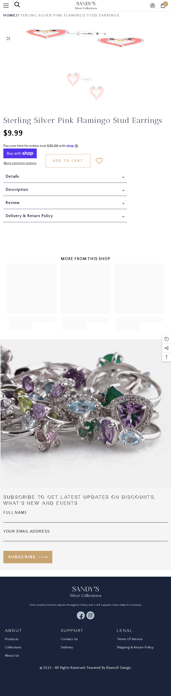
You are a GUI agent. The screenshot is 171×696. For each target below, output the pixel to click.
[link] (20, 323)
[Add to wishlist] (99, 160)
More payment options (20, 163)
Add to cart (68, 161)
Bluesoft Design (118, 668)
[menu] (6, 5)
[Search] (17, 6)
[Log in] (152, 5)
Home (9, 15)
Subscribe (22, 557)
